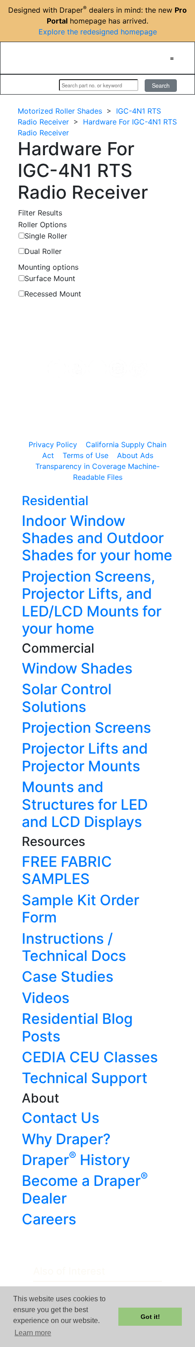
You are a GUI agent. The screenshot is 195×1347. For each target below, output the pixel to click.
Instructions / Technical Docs (74, 947)
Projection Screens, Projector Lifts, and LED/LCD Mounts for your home (91, 602)
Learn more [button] (33, 1333)
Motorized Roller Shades (60, 110)
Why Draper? (66, 1139)
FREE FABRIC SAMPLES (67, 870)
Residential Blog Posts (77, 1027)
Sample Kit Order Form (80, 908)
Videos (45, 998)
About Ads (135, 455)
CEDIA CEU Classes (90, 1057)
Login (40, 84)
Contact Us (60, 1118)
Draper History (76, 1160)
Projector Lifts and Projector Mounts (85, 757)
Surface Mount (49, 278)
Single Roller (45, 235)
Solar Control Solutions (67, 697)
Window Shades (77, 668)
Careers (49, 1219)
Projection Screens (86, 727)
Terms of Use (85, 455)
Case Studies (67, 976)
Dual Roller (43, 251)
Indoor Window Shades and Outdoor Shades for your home (97, 538)
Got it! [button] (150, 1316)
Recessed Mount (52, 293)
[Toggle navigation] (172, 58)
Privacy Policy (53, 444)
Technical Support (84, 1078)
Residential (55, 500)
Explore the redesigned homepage (98, 31)
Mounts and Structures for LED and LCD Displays (85, 804)
